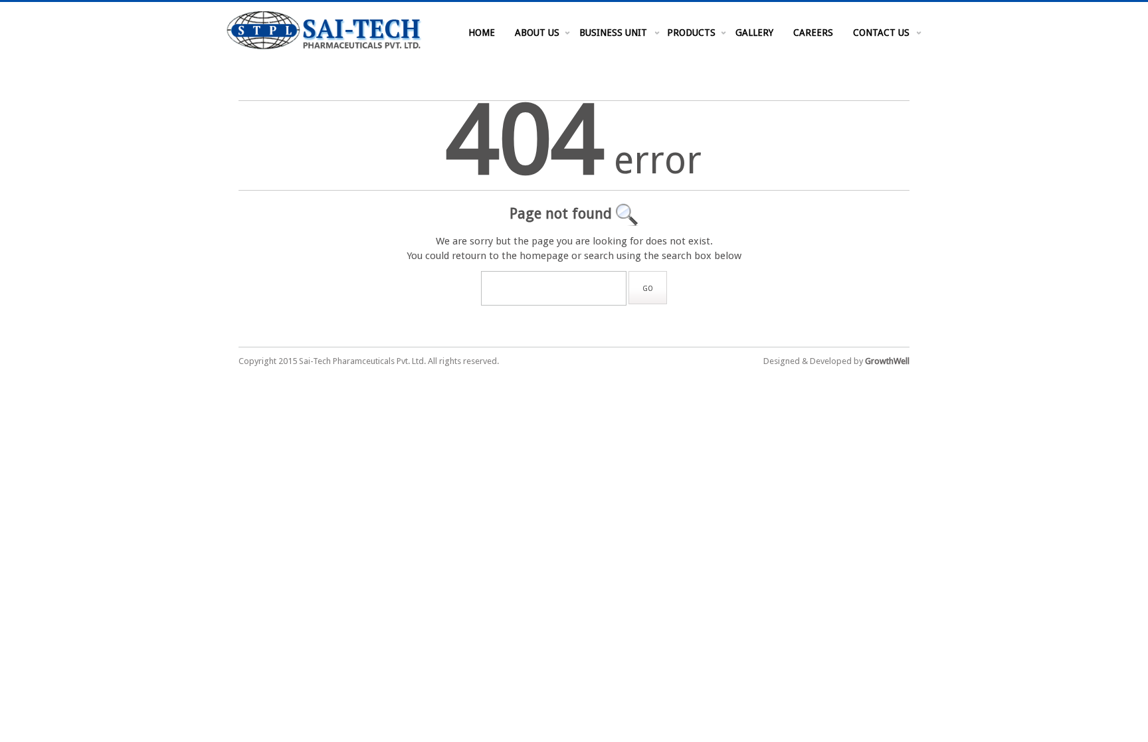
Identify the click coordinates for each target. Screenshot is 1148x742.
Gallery (754, 32)
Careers (813, 32)
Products (691, 32)
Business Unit (613, 32)
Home (481, 32)
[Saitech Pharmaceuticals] (323, 47)
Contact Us (881, 32)
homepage (544, 256)
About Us (537, 32)
